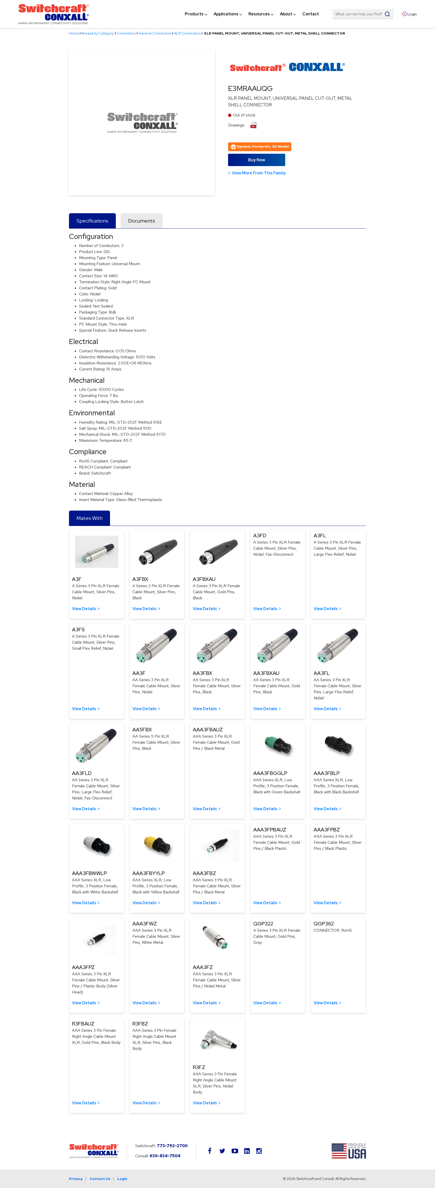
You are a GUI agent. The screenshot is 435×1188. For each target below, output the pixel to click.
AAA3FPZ (83, 967)
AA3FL (322, 673)
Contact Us (100, 1178)
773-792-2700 (172, 1145)
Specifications (92, 220)
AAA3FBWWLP (89, 873)
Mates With (89, 518)
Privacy (76, 1178)
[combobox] (363, 14)
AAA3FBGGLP (270, 773)
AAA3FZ (203, 967)
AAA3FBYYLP (148, 873)
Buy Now (256, 160)
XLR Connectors (187, 33)
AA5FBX (142, 729)
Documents (141, 220)
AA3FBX (202, 673)
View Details (84, 608)
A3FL (320, 535)
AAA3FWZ (144, 923)
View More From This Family (259, 173)
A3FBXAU (204, 579)
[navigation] (252, 14)
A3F (77, 579)
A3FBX (140, 579)
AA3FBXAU (266, 673)
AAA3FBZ (204, 873)
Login (122, 1178)
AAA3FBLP (327, 773)
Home (74, 33)
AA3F (139, 673)
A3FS (78, 629)
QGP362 (324, 923)
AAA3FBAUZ (208, 729)
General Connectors (155, 33)
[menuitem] (194, 14)
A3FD (259, 535)
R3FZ (199, 1067)
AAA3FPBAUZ (269, 829)
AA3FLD (82, 773)
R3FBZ (140, 1023)
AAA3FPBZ (327, 829)
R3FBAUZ (83, 1023)
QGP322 (263, 923)
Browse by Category (98, 33)
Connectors (126, 33)
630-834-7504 (165, 1156)
